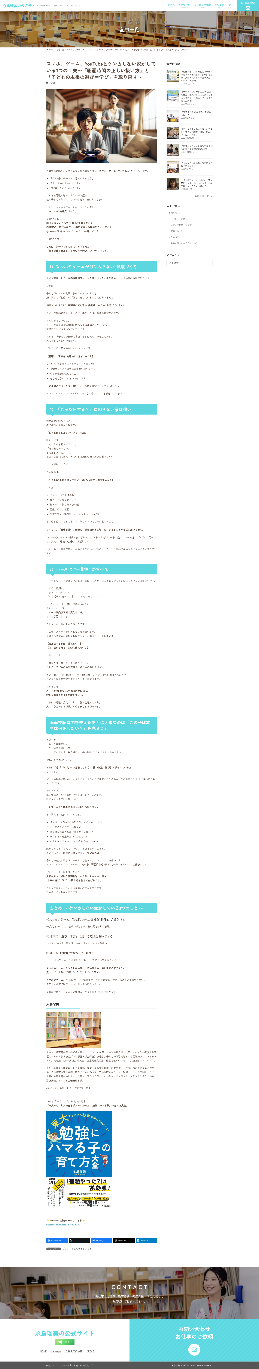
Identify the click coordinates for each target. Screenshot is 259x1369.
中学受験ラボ (86, 1365)
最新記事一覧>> (203, 196)
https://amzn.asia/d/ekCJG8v (63, 1224)
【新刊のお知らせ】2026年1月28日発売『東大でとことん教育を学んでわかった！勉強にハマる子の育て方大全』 (197, 96)
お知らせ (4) (174, 212)
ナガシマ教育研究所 (68, 1365)
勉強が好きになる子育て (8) (184, 243)
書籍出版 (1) (176, 230)
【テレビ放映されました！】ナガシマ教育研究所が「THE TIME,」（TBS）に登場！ (197, 131)
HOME (43, 1351)
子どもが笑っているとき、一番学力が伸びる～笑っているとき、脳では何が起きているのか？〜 (197, 182)
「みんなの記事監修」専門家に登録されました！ (197, 164)
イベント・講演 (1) (179, 218)
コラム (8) (173, 237)
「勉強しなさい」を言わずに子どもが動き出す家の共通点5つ (197, 147)
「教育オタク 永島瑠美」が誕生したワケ (196, 113)
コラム (65, 1249)
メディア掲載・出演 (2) (181, 224)
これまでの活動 (73, 1351)
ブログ (90, 1351)
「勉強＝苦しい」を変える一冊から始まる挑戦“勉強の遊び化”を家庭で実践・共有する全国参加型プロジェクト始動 (197, 76)
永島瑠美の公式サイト (21, 5)
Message (56, 1351)
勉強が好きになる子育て (81, 1249)
